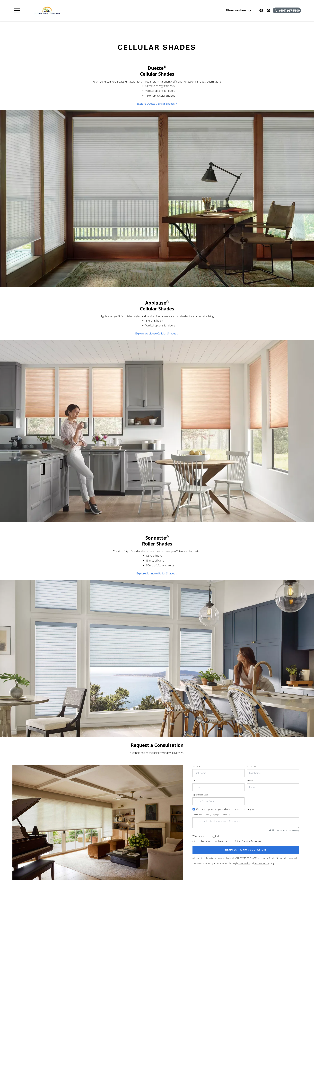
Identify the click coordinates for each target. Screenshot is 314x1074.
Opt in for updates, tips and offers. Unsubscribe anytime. (226, 809)
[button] (17, 10)
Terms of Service (261, 863)
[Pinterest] (268, 10)
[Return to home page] (80, 10)
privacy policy (292, 858)
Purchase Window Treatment (213, 841)
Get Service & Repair (249, 841)
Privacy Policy (244, 863)
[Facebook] (261, 10)
